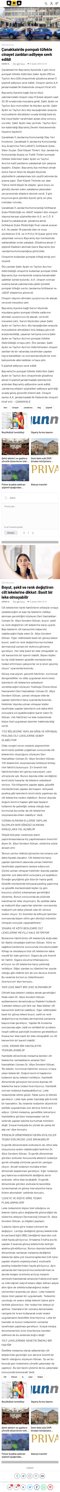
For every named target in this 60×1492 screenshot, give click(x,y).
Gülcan (14, 1377)
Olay (39, 407)
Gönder (10, 532)
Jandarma (27, 407)
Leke (30, 1377)
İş (22, 1377)
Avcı (5, 407)
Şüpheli (49, 407)
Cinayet (15, 407)
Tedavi (40, 1377)
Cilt (5, 1377)
